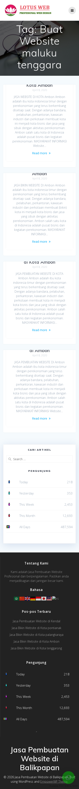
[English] (27, 598)
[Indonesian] (38, 598)
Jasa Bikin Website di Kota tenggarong (36, 648)
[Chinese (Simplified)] (22, 598)
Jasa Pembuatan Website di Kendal (36, 621)
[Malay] (49, 598)
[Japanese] (44, 598)
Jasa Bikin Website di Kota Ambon (36, 641)
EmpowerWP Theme (54, 781)
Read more (39, 153)
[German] (33, 598)
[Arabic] (16, 598)
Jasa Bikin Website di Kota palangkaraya (36, 635)
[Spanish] (55, 598)
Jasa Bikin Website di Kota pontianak (36, 628)
